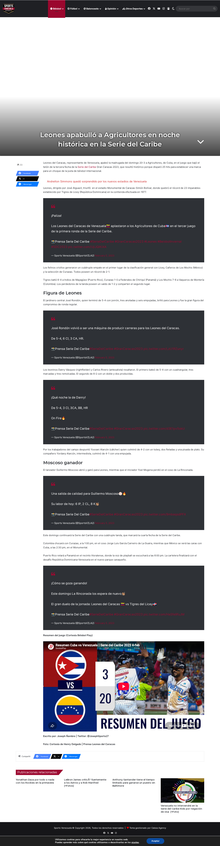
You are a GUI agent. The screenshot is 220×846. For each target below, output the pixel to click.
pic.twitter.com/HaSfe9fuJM (163, 614)
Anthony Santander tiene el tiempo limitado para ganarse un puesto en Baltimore (133, 782)
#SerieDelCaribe (102, 241)
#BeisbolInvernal (170, 241)
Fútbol (73, 8)
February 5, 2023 (104, 255)
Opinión (111, 8)
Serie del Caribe (87, 166)
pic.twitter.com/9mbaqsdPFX (164, 514)
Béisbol (57, 8)
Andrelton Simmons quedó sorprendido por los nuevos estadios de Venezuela (97, 181)
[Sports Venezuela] (8, 9)
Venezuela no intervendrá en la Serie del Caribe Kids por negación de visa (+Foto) (181, 808)
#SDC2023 (59, 247)
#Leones (150, 241)
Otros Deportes (134, 8)
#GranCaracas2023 (129, 241)
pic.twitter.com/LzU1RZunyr (163, 349)
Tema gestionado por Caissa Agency (147, 828)
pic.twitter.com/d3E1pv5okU (164, 428)
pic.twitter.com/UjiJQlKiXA (87, 247)
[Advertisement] (110, 40)
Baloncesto (92, 8)
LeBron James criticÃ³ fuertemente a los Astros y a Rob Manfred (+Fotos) (85, 782)
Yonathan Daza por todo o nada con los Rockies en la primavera (35, 781)
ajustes (135, 842)
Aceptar (155, 840)
